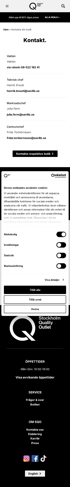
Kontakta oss (35, 429)
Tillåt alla (35, 289)
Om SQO (35, 422)
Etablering (35, 434)
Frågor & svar (35, 400)
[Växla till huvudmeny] (7, 6)
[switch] (61, 245)
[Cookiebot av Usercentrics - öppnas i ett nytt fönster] (51, 176)
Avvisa (35, 309)
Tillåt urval (35, 299)
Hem (6, 29)
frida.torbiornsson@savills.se (26, 138)
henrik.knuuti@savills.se (23, 91)
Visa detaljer (52, 279)
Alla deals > (52, 17)
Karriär (35, 438)
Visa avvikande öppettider (35, 377)
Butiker (35, 404)
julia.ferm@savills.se (20, 114)
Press (35, 443)
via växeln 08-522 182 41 (23, 67)
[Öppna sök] (63, 6)
